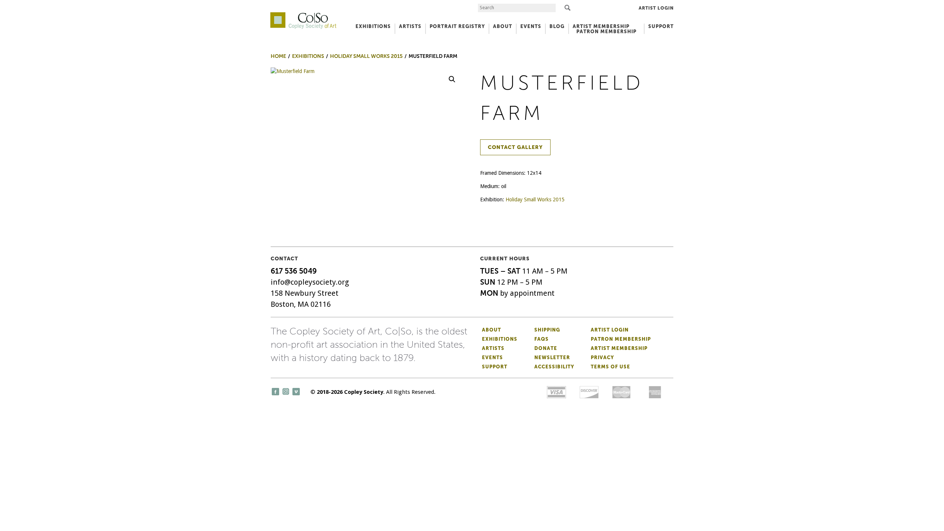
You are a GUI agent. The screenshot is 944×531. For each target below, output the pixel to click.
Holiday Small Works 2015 (535, 199)
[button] (452, 79)
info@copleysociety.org (310, 282)
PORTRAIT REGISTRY (457, 26)
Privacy (602, 357)
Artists (493, 348)
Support (661, 26)
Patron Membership (621, 339)
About (491, 330)
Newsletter (552, 357)
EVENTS (530, 26)
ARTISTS (410, 26)
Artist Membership (619, 348)
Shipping (547, 330)
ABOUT (502, 26)
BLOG (557, 26)
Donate (545, 348)
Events (492, 357)
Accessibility (554, 366)
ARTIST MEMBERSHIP (601, 26)
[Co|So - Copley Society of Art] (303, 15)
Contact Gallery (515, 147)
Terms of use (610, 366)
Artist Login (656, 8)
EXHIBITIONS (373, 26)
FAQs (541, 339)
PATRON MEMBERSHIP (606, 31)
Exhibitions (499, 339)
